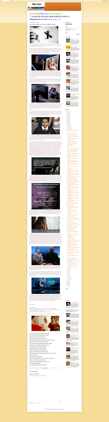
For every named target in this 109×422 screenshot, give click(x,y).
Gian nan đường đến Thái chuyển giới (73, 259)
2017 (67, 122)
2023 (67, 114)
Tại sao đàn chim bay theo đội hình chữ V (75, 39)
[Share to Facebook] (45, 368)
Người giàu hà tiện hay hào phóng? (72, 133)
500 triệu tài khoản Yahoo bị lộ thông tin (73, 148)
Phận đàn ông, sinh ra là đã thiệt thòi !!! (73, 240)
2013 (67, 283)
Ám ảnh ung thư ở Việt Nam (71, 178)
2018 (67, 121)
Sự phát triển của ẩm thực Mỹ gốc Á (72, 226)
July (68, 271)
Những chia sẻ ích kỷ (70, 254)
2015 (67, 280)
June (68, 272)
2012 (67, 284)
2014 (67, 282)
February (68, 277)
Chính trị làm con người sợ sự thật (72, 202)
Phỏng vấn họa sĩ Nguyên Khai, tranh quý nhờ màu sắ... (73, 200)
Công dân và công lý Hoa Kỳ (71, 142)
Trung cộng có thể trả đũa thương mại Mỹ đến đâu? (75, 80)
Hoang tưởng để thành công (71, 222)
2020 (67, 118)
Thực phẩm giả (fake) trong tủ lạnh (72, 215)
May (68, 273)
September (69, 129)
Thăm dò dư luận (73, 342)
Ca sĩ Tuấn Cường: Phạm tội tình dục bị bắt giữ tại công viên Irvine (75, 335)
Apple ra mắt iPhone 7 (70, 216)
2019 (67, 120)
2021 (67, 117)
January (68, 279)
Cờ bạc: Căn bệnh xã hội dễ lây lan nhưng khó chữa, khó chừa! (75, 94)
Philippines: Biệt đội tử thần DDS (72, 179)
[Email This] (42, 368)
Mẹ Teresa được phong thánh (71, 239)
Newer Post (31, 401)
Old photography (69, 168)
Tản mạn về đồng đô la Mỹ (71, 206)
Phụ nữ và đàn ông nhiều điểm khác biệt (73, 247)
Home (46, 401)
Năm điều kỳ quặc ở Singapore (72, 141)
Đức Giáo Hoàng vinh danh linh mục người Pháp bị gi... (72, 191)
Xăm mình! (68, 132)
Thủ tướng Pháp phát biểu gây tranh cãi (73, 182)
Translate (72, 30)
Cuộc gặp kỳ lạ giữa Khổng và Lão (72, 160)
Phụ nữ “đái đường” (74, 59)
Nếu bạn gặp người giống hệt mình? (72, 203)
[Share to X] (44, 368)
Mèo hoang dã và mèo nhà (71, 209)
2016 (67, 124)
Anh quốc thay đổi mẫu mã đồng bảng (73, 153)
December (69, 125)
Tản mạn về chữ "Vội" (70, 221)
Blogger (63, 409)
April (68, 275)
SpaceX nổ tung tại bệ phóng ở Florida (73, 262)
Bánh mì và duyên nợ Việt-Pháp (72, 227)
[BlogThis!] (43, 368)
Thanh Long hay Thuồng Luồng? (72, 135)
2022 (67, 116)
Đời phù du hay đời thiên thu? (71, 230)
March (68, 276)
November (69, 126)
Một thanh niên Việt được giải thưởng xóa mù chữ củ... (73, 252)
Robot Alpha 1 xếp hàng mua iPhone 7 (73, 176)
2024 (67, 113)
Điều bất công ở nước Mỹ (71, 154)
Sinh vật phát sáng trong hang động (72, 138)
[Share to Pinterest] (46, 368)
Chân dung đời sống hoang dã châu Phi (73, 161)
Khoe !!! (68, 147)
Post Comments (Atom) (37, 403)
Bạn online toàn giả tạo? (71, 183)
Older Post (60, 401)
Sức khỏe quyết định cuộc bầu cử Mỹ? (73, 196)
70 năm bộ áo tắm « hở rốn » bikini (72, 180)
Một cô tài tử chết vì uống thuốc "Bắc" (72, 173)
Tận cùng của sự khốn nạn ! (71, 248)
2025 (67, 112)
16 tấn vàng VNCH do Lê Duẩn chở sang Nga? (75, 102)
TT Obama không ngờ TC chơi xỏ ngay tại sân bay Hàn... (73, 236)
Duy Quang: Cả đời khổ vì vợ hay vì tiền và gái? (75, 53)
